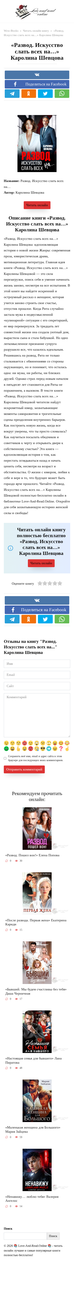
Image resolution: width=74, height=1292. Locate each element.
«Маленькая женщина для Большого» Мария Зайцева (32, 1129)
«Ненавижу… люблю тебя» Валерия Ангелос (31, 1199)
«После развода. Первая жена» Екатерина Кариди (35, 922)
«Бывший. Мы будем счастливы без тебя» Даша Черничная (36, 991)
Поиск (8, 1228)
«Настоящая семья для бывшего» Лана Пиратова (33, 1060)
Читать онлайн (37, 205)
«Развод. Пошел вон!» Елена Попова (32, 855)
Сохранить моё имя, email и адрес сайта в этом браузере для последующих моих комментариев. (35, 758)
